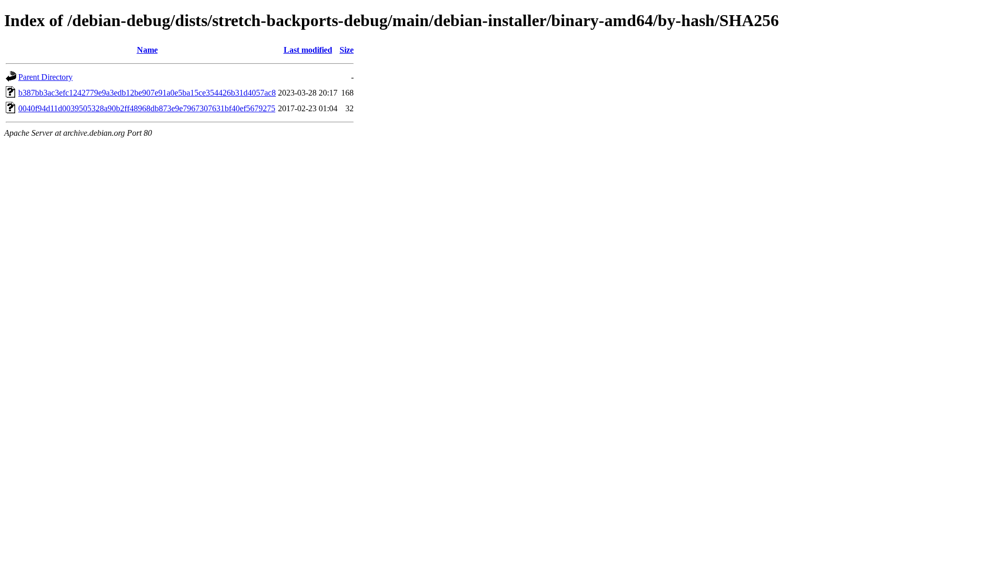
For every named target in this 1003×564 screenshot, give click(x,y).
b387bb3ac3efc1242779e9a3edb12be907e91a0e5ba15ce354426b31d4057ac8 (147, 92)
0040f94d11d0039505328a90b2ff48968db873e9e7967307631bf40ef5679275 (146, 108)
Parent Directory (45, 77)
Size (347, 49)
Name (147, 49)
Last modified (308, 49)
